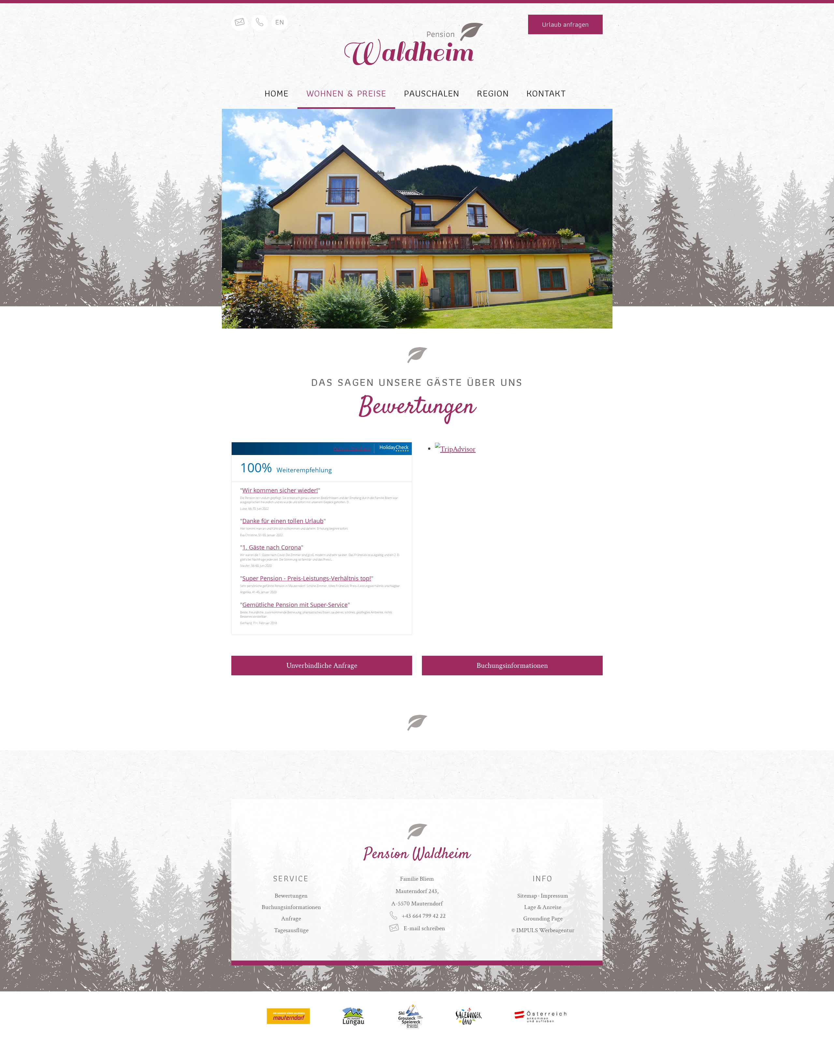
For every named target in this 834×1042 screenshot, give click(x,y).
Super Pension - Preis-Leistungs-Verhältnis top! (306, 578)
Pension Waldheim (352, 448)
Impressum (554, 896)
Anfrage (291, 919)
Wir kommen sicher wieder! (280, 490)
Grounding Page (543, 919)
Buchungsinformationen (512, 665)
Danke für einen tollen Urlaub (283, 521)
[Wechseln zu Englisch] (279, 22)
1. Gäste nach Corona (271, 547)
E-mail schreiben (423, 928)
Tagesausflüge (291, 930)
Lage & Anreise (542, 907)
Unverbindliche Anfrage (321, 665)
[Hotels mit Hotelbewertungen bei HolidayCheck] (394, 448)
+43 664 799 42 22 (424, 916)
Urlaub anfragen (565, 24)
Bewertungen (291, 896)
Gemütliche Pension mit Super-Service (295, 605)
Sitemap (527, 896)
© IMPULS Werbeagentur (542, 930)
